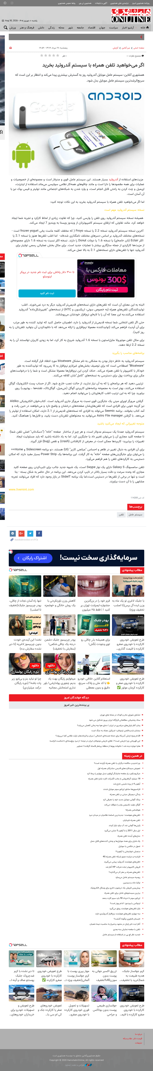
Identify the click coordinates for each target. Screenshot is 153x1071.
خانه (143, 28)
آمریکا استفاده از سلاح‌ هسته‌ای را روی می (118, 37)
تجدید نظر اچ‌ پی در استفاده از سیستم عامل (121, 934)
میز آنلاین (126, 48)
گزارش (115, 48)
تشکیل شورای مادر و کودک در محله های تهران (120, 715)
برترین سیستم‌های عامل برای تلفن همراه (122, 893)
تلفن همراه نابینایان (131, 820)
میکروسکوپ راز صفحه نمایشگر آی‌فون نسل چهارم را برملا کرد (113, 773)
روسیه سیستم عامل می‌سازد (128, 877)
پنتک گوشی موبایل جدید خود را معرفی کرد (121, 799)
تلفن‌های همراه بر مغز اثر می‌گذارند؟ (124, 872)
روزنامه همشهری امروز (141, 3)
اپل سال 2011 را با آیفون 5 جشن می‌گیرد (122, 830)
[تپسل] (20, 255)
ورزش (12, 28)
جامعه (80, 28)
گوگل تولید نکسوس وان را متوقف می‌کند (122, 805)
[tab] (76, 698)
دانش (41, 28)
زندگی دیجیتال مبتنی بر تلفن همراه (125, 794)
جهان (102, 28)
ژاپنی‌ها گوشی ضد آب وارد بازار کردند (124, 825)
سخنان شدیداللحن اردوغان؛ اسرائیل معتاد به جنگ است (115, 730)
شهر (70, 28)
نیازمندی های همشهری (119, 3)
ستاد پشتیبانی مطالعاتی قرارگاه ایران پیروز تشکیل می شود (114, 720)
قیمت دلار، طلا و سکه (132, 1038)
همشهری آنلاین (129, 15)
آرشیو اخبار (128, 28)
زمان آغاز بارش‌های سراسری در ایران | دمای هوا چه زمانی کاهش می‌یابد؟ (108, 725)
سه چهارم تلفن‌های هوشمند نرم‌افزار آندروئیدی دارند (117, 914)
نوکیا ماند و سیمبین (131, 883)
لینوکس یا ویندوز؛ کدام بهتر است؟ (125, 903)
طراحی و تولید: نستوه (75, 1065)
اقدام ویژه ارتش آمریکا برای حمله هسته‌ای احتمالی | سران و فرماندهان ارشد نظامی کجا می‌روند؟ (98, 736)
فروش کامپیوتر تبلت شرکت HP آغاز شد (123, 867)
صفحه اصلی (138, 48)
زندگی (51, 28)
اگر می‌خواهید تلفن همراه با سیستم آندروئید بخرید (93, 65)
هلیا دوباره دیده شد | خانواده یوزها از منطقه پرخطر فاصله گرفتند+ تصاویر (108, 746)
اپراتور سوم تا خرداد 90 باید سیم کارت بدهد (121, 898)
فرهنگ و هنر (27, 28)
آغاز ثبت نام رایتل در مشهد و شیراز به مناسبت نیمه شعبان (115, 924)
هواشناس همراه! (133, 810)
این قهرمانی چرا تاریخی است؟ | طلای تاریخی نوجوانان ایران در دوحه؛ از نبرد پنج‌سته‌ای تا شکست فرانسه (95, 741)
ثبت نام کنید (47, 293)
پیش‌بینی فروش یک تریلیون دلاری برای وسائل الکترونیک (115, 888)
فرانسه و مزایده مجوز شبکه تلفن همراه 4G (121, 856)
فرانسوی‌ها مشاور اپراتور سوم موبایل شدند (121, 789)
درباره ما (138, 1034)
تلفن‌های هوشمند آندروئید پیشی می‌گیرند (122, 862)
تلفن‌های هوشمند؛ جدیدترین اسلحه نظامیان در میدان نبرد (114, 815)
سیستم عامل (135, 515)
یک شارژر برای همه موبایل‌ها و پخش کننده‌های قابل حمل (115, 841)
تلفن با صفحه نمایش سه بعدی (126, 929)
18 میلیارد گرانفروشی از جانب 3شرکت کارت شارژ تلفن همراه (114, 779)
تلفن (121, 515)
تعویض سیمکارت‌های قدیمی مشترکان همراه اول (119, 768)
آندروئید (113, 179)
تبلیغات (138, 1043)
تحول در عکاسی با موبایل (129, 846)
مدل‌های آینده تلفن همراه (129, 836)
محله (61, 28)
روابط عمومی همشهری (67, 3)
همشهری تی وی (85, 3)
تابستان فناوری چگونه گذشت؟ (127, 919)
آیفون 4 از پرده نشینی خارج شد (126, 784)
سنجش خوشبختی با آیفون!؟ (128, 851)
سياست (113, 28)
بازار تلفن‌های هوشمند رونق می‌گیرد (125, 908)
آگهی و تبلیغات (101, 3)
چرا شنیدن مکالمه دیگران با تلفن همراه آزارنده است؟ (117, 763)
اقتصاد (91, 28)
